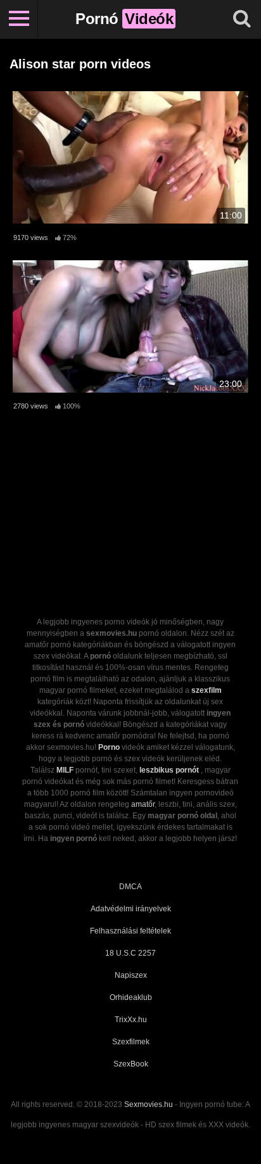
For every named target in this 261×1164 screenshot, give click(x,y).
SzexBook (130, 1064)
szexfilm (206, 690)
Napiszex (131, 975)
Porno (109, 747)
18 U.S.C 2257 (130, 953)
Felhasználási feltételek (130, 931)
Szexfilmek (131, 1041)
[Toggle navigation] (19, 19)
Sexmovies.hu (148, 1104)
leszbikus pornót (169, 770)
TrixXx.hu (131, 1019)
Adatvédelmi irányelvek (131, 908)
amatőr (143, 804)
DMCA (130, 886)
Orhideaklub (131, 997)
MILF (64, 770)
